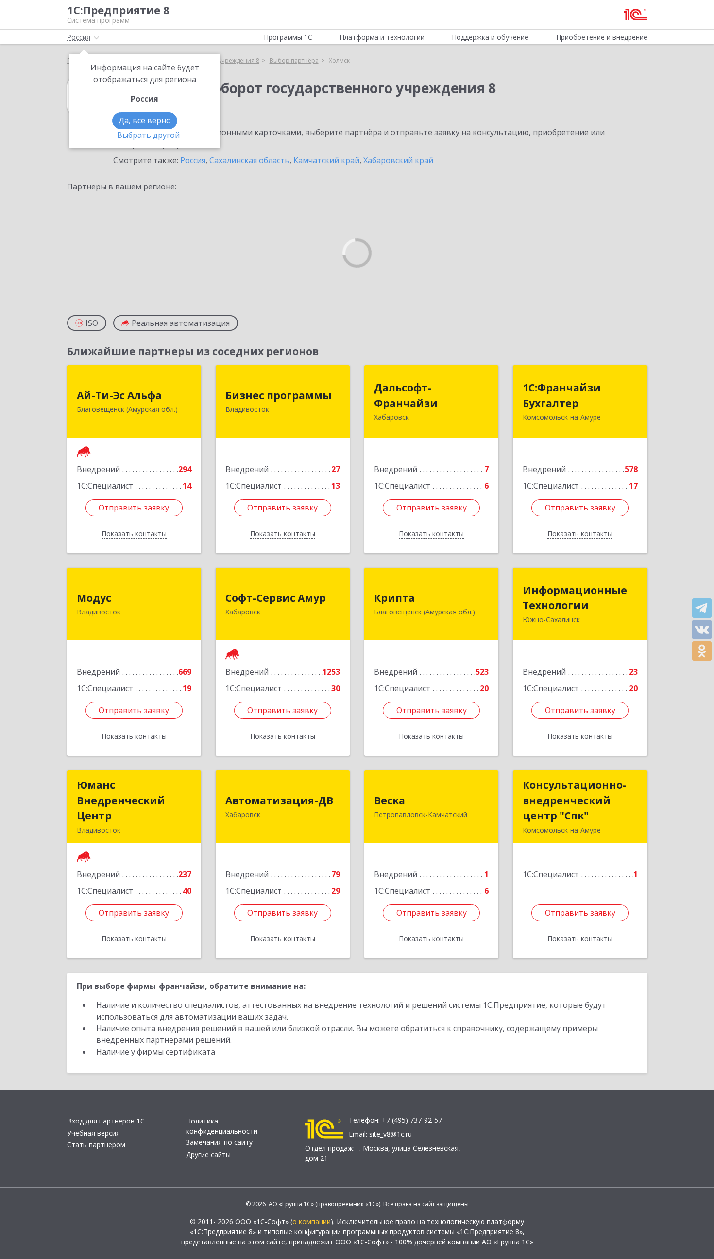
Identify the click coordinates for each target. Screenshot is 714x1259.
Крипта (394, 598)
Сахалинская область (249, 160)
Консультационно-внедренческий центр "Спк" (575, 800)
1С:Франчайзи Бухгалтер (562, 395)
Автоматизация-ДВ (279, 800)
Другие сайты (208, 1154)
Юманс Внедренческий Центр (121, 800)
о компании (311, 1221)
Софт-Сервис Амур (275, 598)
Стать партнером (96, 1144)
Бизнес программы (278, 395)
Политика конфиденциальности (221, 1126)
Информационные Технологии (575, 597)
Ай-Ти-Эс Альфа (119, 395)
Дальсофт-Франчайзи (406, 395)
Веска (389, 800)
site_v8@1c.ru (390, 1134)
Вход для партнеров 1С (106, 1120)
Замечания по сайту (219, 1142)
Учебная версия (93, 1133)
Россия (192, 160)
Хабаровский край (398, 160)
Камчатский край (326, 160)
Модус (94, 598)
